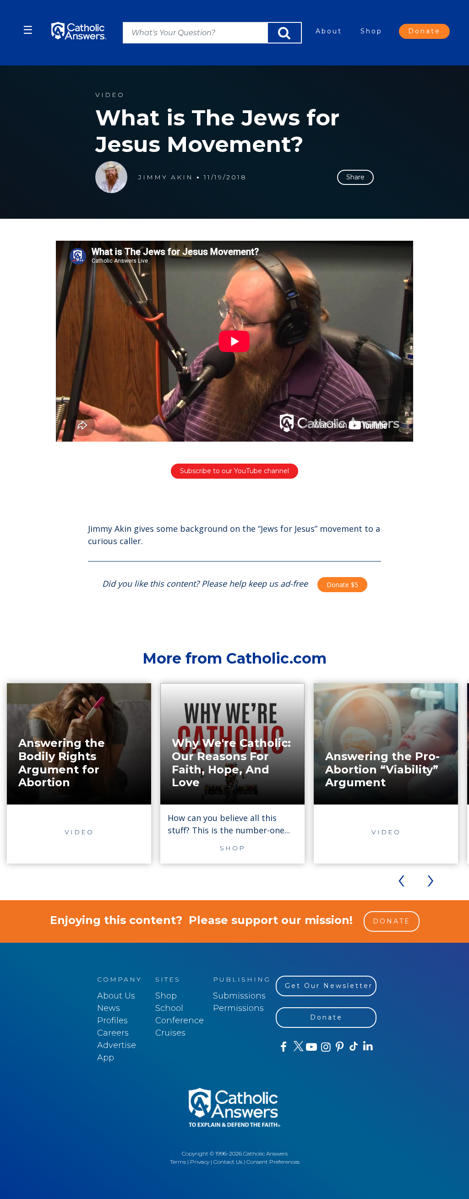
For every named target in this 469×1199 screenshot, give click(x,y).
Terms (178, 1161)
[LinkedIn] (367, 1046)
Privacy (199, 1161)
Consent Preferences (273, 1161)
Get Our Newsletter (329, 986)
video (110, 95)
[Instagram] (325, 1047)
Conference (179, 1020)
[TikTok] (353, 1047)
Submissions (239, 996)
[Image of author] (111, 177)
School (169, 1008)
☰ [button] (28, 30)
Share (355, 177)
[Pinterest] (339, 1047)
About (329, 31)
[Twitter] (297, 1047)
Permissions (238, 1008)
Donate (424, 31)
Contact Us (227, 1161)
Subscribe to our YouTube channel (234, 471)
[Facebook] (283, 1047)
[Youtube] (311, 1047)
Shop (371, 31)
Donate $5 (342, 584)
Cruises (170, 1033)
